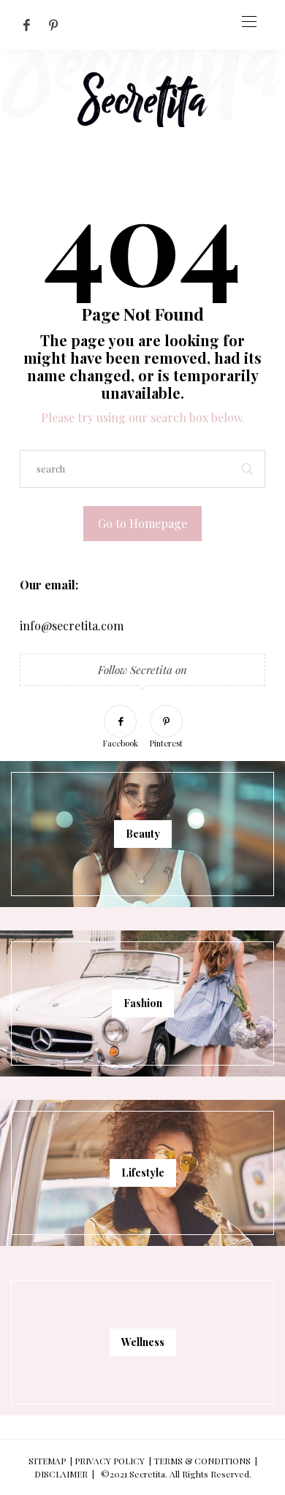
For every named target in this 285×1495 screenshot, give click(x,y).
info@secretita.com (71, 625)
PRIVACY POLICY (110, 1461)
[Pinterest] (53, 25)
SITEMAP (47, 1461)
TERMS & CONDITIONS (202, 1461)
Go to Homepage (142, 523)
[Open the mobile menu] (249, 22)
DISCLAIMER (61, 1474)
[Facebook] (26, 25)
